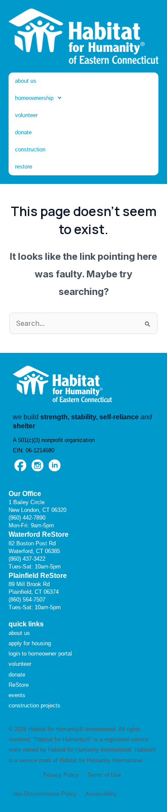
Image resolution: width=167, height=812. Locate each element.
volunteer (26, 115)
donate (23, 132)
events (17, 695)
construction (30, 149)
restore (23, 166)
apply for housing (30, 643)
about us (25, 81)
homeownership (34, 98)
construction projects (34, 705)
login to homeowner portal (40, 653)
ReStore (19, 685)
